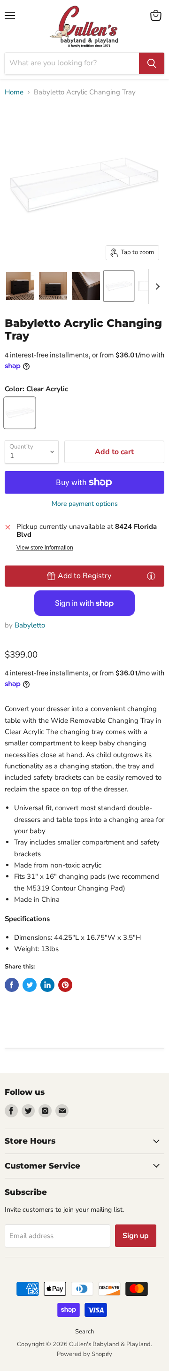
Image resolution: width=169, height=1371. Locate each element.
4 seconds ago (84, 576)
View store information (44, 547)
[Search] (151, 63)
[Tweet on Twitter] (30, 985)
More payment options (85, 504)
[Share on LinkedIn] (47, 985)
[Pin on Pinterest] (65, 985)
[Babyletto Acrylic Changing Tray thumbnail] (20, 286)
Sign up (136, 1236)
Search (84, 1331)
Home (14, 92)
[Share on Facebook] (12, 985)
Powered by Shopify (84, 1354)
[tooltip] (151, 576)
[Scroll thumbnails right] (155, 286)
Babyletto (30, 625)
